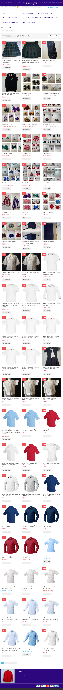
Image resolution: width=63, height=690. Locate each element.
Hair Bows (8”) (26, 212)
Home (2, 30)
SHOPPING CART (36, 18)
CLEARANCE (6, 18)
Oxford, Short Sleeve (48, 556)
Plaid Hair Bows (26, 93)
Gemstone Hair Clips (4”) (9, 241)
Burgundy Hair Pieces (48, 124)
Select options (6, 67)
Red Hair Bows (26, 183)
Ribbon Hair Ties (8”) (7, 212)
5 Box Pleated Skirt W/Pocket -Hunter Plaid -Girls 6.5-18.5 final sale (30, 62)
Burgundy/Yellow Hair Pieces (30, 124)
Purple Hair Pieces (7, 124)
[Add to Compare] (17, 57)
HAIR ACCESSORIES (29, 22)
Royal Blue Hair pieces (8, 183)
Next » (15, 663)
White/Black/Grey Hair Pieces (51, 93)
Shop (6, 30)
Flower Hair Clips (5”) (48, 212)
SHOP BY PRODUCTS (41, 13)
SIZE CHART (16, 18)
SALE (51, 13)
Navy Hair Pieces (47, 153)
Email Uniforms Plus (21, 675)
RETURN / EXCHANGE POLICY (11, 22)
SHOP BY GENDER (27, 13)
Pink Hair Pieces (26, 153)
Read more (26, 594)
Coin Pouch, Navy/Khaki (49, 241)
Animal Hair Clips (47, 183)
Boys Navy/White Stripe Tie (50, 60)
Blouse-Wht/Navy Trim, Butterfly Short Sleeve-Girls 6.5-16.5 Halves (11, 305)
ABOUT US (25, 18)
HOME (4, 13)
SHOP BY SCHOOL (14, 13)
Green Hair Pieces (7, 153)
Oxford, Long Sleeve (27, 649)
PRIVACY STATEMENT (50, 18)
